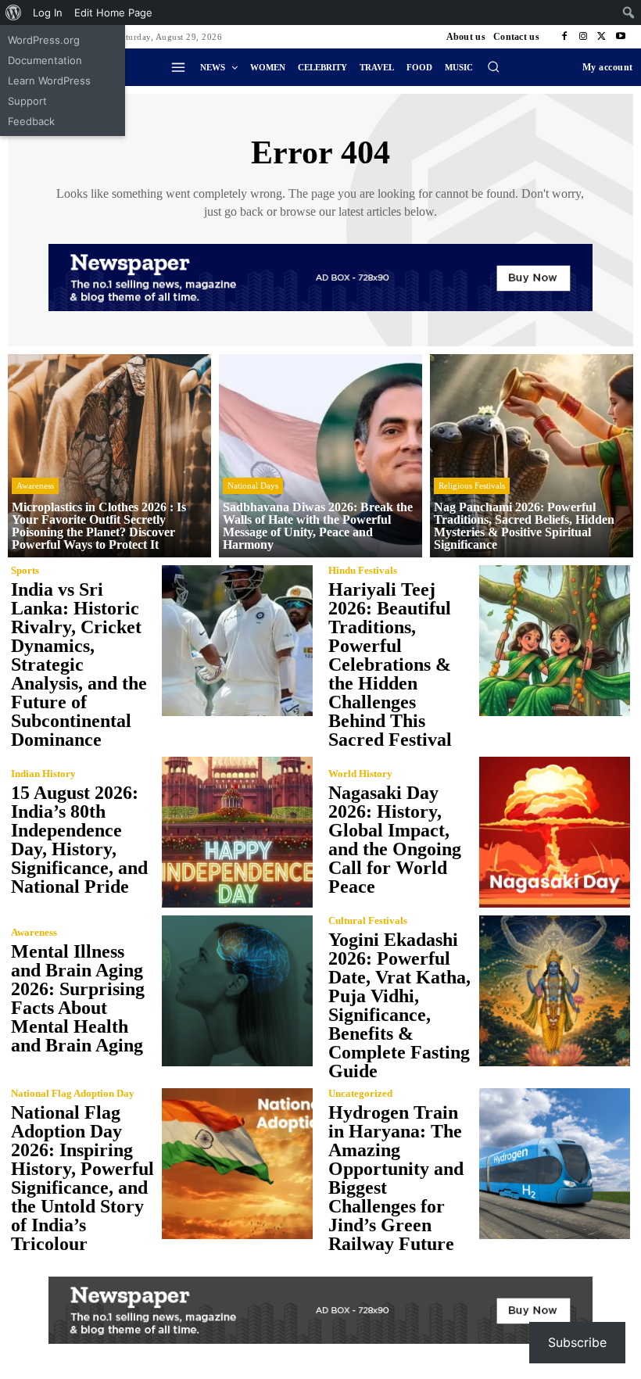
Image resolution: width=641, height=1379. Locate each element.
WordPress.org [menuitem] (44, 40)
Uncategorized (360, 1093)
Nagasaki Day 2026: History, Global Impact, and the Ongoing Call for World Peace (394, 840)
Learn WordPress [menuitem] (49, 80)
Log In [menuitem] (48, 12)
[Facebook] (564, 36)
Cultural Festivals (367, 920)
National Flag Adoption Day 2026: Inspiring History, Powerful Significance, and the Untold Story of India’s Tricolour (82, 1178)
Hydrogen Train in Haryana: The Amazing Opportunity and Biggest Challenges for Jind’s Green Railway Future (396, 1178)
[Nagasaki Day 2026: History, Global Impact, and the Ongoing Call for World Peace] (554, 832)
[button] (493, 66)
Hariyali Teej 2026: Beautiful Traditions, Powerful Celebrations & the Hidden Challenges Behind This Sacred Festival (390, 664)
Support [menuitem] (27, 101)
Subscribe (577, 1342)
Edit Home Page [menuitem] (113, 12)
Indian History (43, 773)
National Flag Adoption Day (72, 1093)
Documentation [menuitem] (45, 60)
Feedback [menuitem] (31, 121)
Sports (25, 570)
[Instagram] (583, 36)
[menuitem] (13, 12)
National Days (252, 485)
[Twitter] (602, 36)
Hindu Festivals (362, 570)
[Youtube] (620, 36)
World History (360, 773)
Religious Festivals (472, 485)
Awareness (35, 485)
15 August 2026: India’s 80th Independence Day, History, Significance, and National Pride (79, 840)
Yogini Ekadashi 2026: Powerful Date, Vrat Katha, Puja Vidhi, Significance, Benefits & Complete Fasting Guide (399, 1005)
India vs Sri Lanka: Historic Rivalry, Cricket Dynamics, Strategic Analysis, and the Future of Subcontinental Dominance (79, 664)
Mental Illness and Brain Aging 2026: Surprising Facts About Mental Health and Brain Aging (78, 998)
